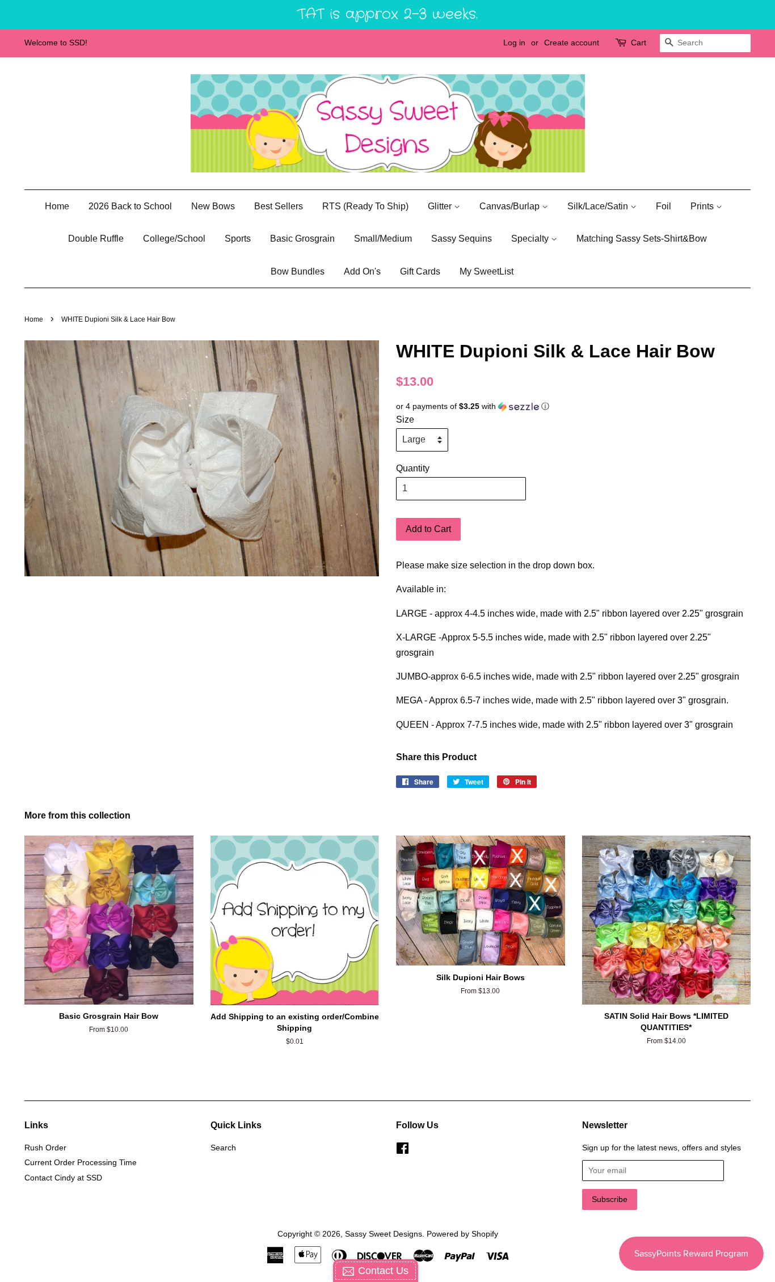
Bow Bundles (298, 271)
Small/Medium (383, 238)
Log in (514, 42)
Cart (638, 42)
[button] (573, 406)
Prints (703, 206)
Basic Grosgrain (302, 238)
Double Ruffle (96, 238)
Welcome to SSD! (55, 42)
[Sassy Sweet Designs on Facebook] (402, 1150)
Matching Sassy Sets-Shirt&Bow (641, 238)
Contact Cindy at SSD (63, 1178)
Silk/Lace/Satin (598, 206)
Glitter (441, 206)
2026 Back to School (130, 206)
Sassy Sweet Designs (383, 1234)
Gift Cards (420, 271)
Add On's (362, 271)
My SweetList (486, 271)
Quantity (412, 468)
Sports (238, 238)
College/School (174, 238)
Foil (663, 206)
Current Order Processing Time (80, 1162)
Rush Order (45, 1148)
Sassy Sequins (461, 238)
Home (57, 206)
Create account (571, 42)
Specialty (531, 238)
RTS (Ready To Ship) (365, 206)
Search (223, 1148)
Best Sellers (278, 206)
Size (405, 419)
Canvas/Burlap (510, 206)
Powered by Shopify (462, 1234)
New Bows (213, 206)
